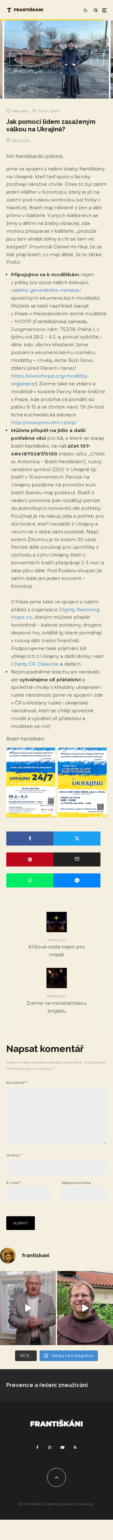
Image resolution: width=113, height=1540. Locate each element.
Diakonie (48, 664)
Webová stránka (76, 1182)
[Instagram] (49, 1447)
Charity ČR (23, 664)
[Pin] (29, 859)
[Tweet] (76, 838)
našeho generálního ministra (44, 290)
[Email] (76, 859)
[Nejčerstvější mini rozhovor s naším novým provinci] (85, 1308)
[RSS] (75, 1447)
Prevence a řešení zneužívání (47, 1385)
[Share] (29, 838)
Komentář (16, 1082)
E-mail (13, 1182)
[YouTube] (62, 1447)
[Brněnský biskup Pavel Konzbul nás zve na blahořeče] (28, 1308)
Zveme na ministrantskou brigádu (56, 1004)
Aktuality (20, 111)
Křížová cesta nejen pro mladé (57, 948)
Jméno (13, 1155)
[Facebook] (37, 1447)
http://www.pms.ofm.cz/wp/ (44, 422)
